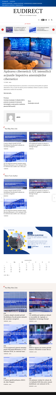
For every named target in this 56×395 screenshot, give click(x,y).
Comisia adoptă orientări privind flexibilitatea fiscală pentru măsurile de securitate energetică (14, 145)
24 (26, 269)
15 (11, 267)
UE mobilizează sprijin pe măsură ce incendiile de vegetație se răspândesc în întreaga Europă (39, 145)
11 (33, 266)
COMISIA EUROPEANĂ (18, 3)
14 (4, 267)
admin (10, 82)
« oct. (5, 275)
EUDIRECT (28, 11)
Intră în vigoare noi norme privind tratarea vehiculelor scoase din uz (43, 29)
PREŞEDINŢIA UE (19, 5)
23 (19, 269)
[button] (2, 30)
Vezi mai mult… (8, 93)
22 (11, 269)
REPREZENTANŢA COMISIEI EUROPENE (33, 3)
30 (19, 271)
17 (26, 267)
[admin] (11, 117)
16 (19, 267)
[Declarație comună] (54, 198)
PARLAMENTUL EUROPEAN (8, 5)
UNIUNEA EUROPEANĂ (7, 3)
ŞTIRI (5, 313)
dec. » (8, 275)
